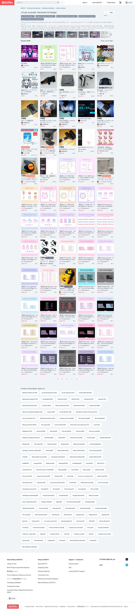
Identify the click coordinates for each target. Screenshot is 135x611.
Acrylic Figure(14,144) (68, 392)
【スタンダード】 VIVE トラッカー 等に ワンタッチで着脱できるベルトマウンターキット (105, 179)
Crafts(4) (66, 534)
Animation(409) (48, 437)
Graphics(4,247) (88, 399)
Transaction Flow (43, 575)
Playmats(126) (41, 482)
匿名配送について (12, 571)
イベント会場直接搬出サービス (16, 579)
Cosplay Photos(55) (78, 495)
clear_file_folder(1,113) (28, 418)
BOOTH (23, 8)
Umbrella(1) (93, 540)
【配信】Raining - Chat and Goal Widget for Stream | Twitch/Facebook (105, 369)
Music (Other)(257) (63, 450)
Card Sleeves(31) (70, 508)
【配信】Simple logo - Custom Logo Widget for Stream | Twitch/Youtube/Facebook (67, 64)
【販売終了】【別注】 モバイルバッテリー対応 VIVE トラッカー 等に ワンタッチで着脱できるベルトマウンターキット (67, 289)
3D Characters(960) (84, 418)
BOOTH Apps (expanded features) (18, 567)
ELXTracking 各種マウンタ (86, 92)
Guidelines (63, 606)
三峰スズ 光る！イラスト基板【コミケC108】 (29, 150)
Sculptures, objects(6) (28, 534)
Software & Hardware (33, 8)
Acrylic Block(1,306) (65, 412)
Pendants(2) (51, 540)
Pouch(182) (89, 463)
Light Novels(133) (102, 476)
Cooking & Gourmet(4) (104, 534)
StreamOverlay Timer (84, 118)
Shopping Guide (43, 567)
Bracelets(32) (57, 508)
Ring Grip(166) (62, 469)
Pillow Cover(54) (94, 495)
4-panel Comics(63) (48, 495)
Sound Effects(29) (85, 508)
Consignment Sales (13, 586)
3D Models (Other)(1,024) (47, 418)
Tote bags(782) (45, 425)
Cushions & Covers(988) (67, 418)
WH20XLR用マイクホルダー (67, 149)
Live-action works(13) (50, 521)
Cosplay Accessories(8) (76, 527)
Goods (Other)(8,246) (85, 392)
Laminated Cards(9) (39, 527)
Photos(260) (49, 450)
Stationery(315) (52, 444)
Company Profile (29, 606)
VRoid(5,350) (75, 399)
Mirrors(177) (100, 463)
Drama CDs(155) (27, 476)
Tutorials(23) (55, 514)
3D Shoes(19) (68, 514)
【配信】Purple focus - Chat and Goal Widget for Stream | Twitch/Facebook (48, 369)
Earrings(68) (82, 489)
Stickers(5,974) (62, 399)
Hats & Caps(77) (69, 489)
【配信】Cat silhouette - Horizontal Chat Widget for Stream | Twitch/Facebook (86, 232)
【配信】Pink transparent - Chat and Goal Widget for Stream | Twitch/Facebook (86, 258)
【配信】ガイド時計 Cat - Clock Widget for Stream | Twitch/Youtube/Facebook (86, 205)
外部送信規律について (83, 606)
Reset (105, 15)
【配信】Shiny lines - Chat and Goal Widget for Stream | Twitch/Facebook (67, 369)
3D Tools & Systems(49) (73, 502)
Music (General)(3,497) (62, 405)
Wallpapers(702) (27, 431)
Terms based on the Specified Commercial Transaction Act (106, 606)
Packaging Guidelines (14, 582)
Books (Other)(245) (79, 450)
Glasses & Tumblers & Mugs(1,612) (32, 412)
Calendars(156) (99, 469)
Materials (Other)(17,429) (29, 392)
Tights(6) (43, 534)
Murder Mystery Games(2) (77, 540)
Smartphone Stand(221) (58, 457)
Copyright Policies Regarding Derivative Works (20, 591)
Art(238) (24, 457)
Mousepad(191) (63, 463)
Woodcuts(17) (93, 514)
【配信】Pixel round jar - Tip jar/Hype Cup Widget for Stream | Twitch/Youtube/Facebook (48, 232)
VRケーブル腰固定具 (27, 120)
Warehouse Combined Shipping (48, 579)
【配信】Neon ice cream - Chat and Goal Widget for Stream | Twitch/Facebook (105, 316)
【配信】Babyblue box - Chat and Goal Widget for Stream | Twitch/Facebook (29, 316)
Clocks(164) (74, 469)
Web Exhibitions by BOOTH (46, 582)
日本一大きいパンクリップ (105, 63)
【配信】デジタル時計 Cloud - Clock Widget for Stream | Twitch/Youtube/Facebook (86, 176)
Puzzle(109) (72, 482)
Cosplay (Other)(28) (101, 508)
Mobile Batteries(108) (87, 482)
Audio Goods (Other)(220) (77, 457)
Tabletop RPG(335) (105, 437)
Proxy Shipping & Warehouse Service (19, 575)
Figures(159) (86, 469)
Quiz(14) (24, 521)
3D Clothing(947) (100, 418)
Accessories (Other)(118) (57, 482)
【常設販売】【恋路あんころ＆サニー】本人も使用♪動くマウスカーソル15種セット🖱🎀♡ (105, 148)
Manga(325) (26, 444)
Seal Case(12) (80, 521)
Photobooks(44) (90, 502)
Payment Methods (44, 571)
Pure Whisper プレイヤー (85, 147)
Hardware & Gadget (48, 8)
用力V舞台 (24, 63)
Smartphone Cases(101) (29, 489)
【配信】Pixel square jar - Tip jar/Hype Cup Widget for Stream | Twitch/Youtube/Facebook (105, 205)
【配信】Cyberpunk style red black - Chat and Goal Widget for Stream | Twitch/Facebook (67, 316)
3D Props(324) (38, 444)
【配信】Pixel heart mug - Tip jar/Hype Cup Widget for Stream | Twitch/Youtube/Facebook (29, 232)
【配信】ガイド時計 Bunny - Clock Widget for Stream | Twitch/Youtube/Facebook (48, 205)
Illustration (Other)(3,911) (29, 405)
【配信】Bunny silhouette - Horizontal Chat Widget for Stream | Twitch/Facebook (105, 232)
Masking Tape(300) (79, 444)
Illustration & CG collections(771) (79, 425)
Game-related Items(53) (29, 502)
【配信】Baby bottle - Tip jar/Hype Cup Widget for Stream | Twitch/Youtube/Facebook (29, 258)
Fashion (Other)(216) (95, 457)
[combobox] (37, 2)
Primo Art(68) (94, 489)
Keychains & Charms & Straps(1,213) (86, 412)
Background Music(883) (29, 425)
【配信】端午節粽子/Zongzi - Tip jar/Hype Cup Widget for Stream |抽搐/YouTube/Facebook (48, 64)
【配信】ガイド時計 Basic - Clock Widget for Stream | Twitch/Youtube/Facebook (67, 176)
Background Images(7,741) (30, 399)
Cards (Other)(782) (60, 425)
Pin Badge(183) (77, 463)
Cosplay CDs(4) (54, 534)
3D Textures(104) (103, 482)
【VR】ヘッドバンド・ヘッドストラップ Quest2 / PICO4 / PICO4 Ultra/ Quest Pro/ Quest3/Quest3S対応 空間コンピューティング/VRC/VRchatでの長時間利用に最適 (48, 260)
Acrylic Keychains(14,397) (49, 392)
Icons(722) (97, 425)
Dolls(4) (91, 534)
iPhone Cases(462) (94, 431)
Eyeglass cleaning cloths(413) (31, 437)
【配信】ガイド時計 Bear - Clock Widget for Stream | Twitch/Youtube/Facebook (67, 205)
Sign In (85, 2)
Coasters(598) (80, 431)
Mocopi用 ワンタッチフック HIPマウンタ (105, 90)
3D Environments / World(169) (45, 469)
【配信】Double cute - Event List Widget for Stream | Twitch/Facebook (48, 287)
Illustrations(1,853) (79, 405)
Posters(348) (91, 437)
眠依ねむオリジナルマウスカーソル (86, 64)
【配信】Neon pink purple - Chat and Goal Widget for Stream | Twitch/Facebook (48, 342)
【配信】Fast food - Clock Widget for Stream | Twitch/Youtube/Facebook (29, 205)
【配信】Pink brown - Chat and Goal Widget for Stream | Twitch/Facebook (67, 258)
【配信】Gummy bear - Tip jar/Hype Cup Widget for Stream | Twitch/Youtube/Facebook (67, 232)
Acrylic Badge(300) (95, 444)
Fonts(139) (70, 476)
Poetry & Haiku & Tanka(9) (56, 527)
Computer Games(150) (43, 476)
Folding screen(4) (79, 534)
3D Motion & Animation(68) (30, 495)
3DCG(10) (92, 521)
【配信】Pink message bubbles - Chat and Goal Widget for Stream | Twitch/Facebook (105, 342)
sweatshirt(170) (27, 469)
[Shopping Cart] (120, 2)
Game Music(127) (27, 482)
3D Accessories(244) (95, 450)
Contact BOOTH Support (77, 571)
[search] (58, 2)
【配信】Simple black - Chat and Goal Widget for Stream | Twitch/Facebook (105, 287)
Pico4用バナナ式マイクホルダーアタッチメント (48, 121)
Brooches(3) (26, 540)
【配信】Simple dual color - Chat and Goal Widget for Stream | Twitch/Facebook (67, 342)
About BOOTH (97, 2)
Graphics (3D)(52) (46, 502)
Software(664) (41, 431)
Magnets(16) (105, 514)
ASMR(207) (25, 463)
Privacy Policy (71, 606)
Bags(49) (59, 502)
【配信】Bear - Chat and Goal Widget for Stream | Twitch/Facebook (29, 342)
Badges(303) (65, 444)
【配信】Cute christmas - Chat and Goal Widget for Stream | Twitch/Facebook (86, 316)
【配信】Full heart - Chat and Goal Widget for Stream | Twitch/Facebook (48, 316)
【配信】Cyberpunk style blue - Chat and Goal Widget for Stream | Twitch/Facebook (86, 287)
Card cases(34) (43, 508)
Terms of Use (39, 606)
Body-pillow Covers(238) (39, 457)
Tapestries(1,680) (94, 405)
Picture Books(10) (104, 521)
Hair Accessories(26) (41, 514)
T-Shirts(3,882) (46, 405)
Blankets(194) (50, 463)
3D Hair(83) (56, 489)
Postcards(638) (66, 431)
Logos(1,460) (51, 412)
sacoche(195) (38, 463)
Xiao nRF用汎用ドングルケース (67, 92)
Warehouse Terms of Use (51, 606)
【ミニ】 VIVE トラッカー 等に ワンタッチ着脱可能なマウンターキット (48, 150)
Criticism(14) (35, 521)
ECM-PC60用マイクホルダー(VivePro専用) (67, 121)
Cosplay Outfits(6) (103, 527)
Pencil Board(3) (38, 540)
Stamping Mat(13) (66, 521)
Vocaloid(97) (44, 489)
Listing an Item (12, 564)
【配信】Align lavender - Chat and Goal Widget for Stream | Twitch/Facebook (105, 258)
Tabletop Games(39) (28, 508)
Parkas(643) (53, 431)
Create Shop (111, 2)
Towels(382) (61, 437)
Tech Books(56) (63, 495)
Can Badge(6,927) (47, 399)
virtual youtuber (61, 8)
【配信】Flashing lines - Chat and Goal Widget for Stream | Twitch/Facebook (86, 369)
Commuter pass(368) (76, 437)
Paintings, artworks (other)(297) (31, 450)
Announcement (73, 564)
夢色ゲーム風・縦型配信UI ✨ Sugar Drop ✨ (48, 176)
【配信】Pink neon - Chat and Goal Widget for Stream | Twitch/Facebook (86, 342)
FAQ (70, 567)
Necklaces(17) (80, 514)
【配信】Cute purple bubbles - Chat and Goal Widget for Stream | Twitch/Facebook (29, 369)
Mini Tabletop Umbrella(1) (29, 547)
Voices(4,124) (102, 399)
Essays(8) (90, 527)
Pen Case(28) (26, 514)
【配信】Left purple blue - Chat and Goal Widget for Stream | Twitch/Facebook (29, 287)
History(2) (62, 540)
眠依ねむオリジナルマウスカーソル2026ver (29, 90)
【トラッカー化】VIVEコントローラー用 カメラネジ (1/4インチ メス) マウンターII (29, 179)
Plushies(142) (58, 476)
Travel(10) (25, 527)
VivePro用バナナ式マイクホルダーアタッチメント (105, 121)
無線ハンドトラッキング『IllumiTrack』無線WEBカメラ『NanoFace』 (48, 91)
